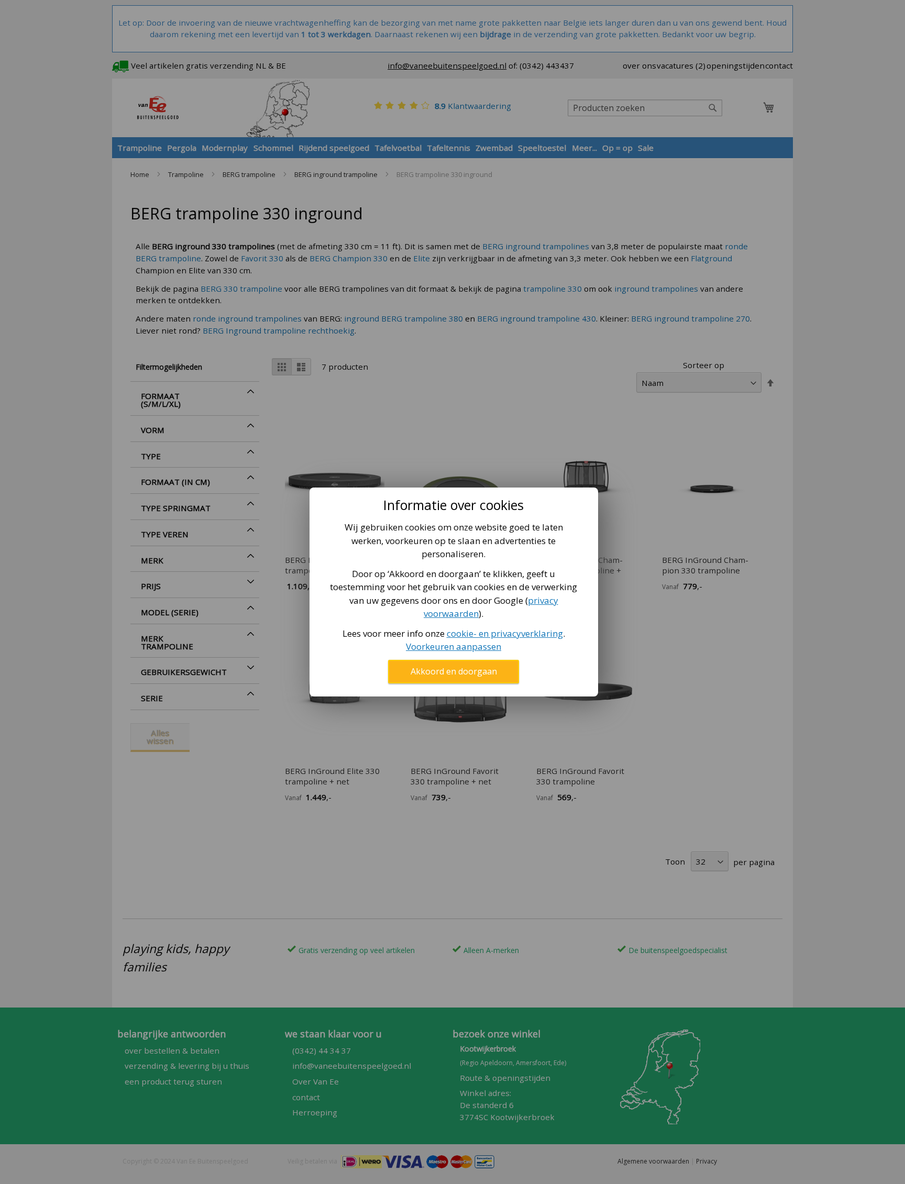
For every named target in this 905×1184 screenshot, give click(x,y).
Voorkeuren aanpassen (453, 646)
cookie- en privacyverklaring (505, 633)
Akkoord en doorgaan (454, 671)
